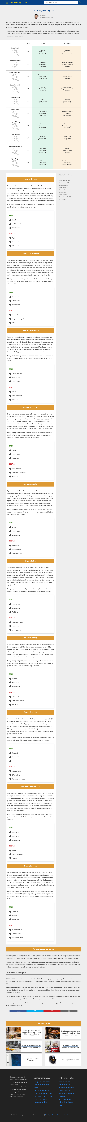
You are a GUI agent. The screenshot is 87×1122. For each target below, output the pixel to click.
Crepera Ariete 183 (63, 194)
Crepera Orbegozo (63, 199)
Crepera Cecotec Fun (63, 187)
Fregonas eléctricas (65, 1090)
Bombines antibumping (42, 1090)
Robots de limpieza (40, 1102)
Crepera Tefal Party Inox (64, 180)
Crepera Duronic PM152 (64, 182)
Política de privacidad (58, 1115)
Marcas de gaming (40, 1099)
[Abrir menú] (7, 2)
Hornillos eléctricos (65, 1082)
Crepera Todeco (62, 189)
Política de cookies (71, 1115)
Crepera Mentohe (63, 178)
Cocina (51, 17)
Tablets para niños (65, 1085)
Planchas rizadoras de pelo (43, 1096)
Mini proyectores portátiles (43, 1093)
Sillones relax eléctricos (66, 1088)
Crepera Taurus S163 (63, 185)
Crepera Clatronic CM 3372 (65, 197)
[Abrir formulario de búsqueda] (80, 2)
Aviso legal (48, 1115)
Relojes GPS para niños (42, 1082)
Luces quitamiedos (65, 1099)
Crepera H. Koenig (63, 192)
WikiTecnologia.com (18, 2)
